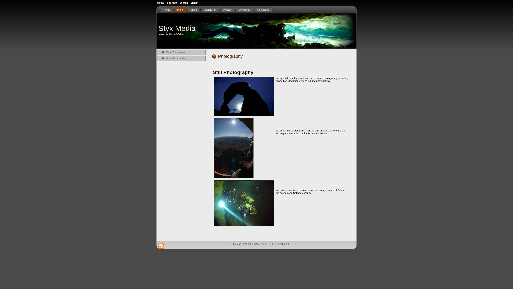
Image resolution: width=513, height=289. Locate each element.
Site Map (236, 244)
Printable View (251, 244)
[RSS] (161, 246)
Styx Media (177, 28)
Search (184, 2)
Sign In (194, 2)
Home (160, 2)
